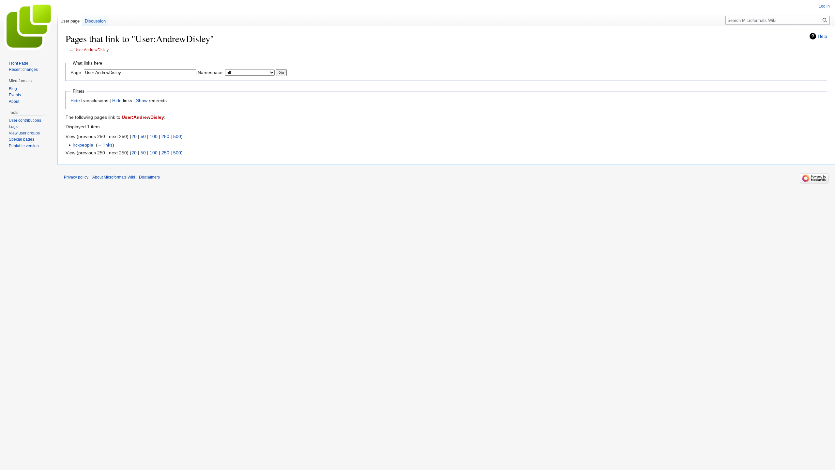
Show (141, 100)
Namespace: (211, 72)
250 (165, 136)
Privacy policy (76, 177)
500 (177, 136)
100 (154, 136)
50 (143, 136)
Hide (75, 100)
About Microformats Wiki (113, 177)
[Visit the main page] (29, 26)
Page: (76, 72)
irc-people (83, 145)
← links (105, 145)
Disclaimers (149, 177)
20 (134, 136)
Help (822, 36)
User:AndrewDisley (91, 50)
